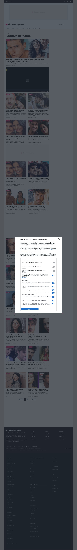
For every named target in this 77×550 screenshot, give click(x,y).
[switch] (53, 262)
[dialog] (38, 275)
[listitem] (38, 260)
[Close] (59, 239)
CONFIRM (30, 309)
